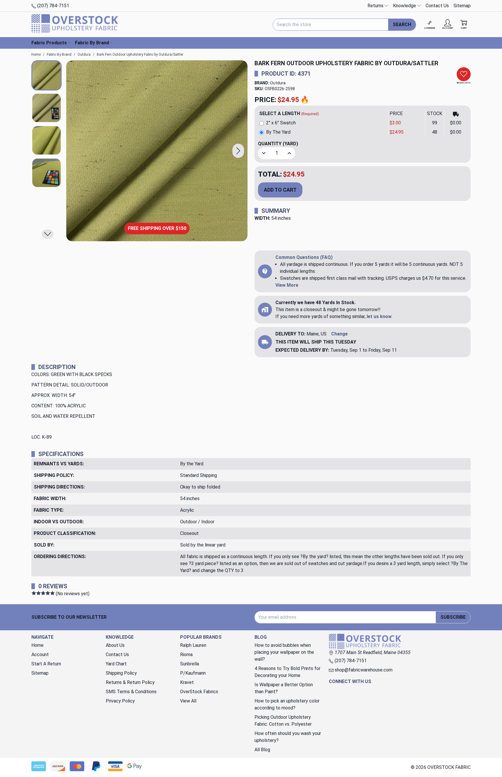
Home (37, 645)
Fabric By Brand (92, 43)
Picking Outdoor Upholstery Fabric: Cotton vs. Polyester (283, 720)
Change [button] (339, 334)
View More (286, 285)
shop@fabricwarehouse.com (363, 670)
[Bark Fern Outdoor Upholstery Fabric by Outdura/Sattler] (157, 150)
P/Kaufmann (193, 673)
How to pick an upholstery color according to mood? (287, 704)
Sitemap (462, 5)
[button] (238, 151)
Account (40, 654)
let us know (379, 316)
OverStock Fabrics (199, 691)
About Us (115, 645)
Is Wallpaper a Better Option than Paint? (283, 688)
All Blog (262, 749)
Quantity (278, 143)
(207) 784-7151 (52, 5)
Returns (376, 5)
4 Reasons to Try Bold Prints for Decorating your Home (287, 672)
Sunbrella (189, 664)
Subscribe (453, 617)
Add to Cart (280, 190)
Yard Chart (116, 664)
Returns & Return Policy (130, 682)
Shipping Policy (121, 673)
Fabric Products (49, 43)
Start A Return (46, 664)
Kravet (187, 682)
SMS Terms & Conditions (131, 691)
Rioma (186, 654)
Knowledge (405, 5)
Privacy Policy (120, 701)
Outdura (278, 83)
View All (188, 701)
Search (402, 24)
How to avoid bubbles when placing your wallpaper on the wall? (284, 652)
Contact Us (437, 5)
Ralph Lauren (193, 645)
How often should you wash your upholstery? (287, 737)
